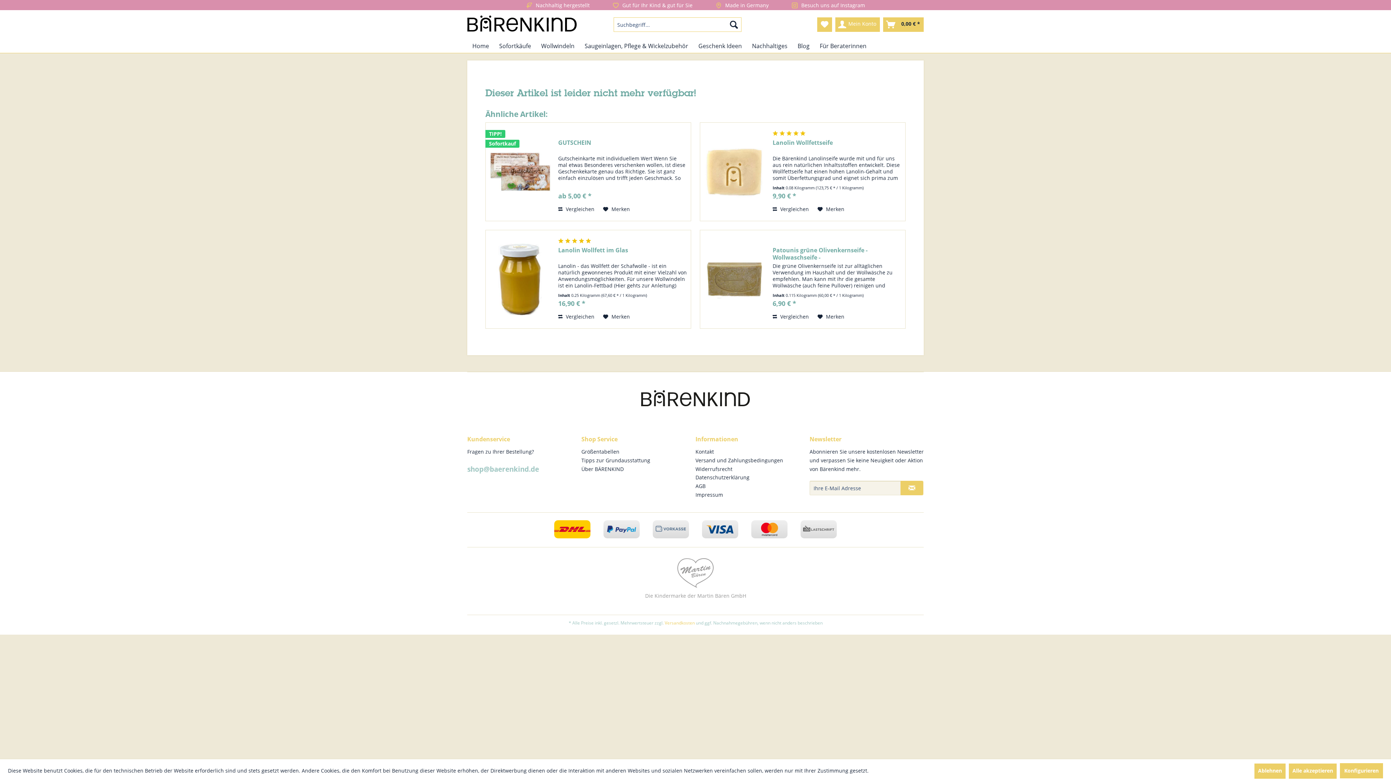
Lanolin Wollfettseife (803, 143)
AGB (701, 486)
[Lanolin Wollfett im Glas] (520, 279)
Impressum (709, 494)
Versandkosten (680, 623)
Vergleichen (579, 209)
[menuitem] (678, 24)
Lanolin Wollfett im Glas (593, 250)
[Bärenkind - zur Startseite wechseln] (522, 25)
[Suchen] (734, 24)
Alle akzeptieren (1312, 770)
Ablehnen (1270, 770)
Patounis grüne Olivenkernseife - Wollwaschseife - (820, 254)
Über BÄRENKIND (602, 469)
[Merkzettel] (824, 24)
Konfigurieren (1361, 770)
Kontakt (705, 451)
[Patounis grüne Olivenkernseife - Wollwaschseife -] (734, 279)
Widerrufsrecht (714, 469)
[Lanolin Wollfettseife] (734, 172)
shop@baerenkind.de (503, 469)
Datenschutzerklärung (722, 477)
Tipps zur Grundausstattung (615, 460)
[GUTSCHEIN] (520, 172)
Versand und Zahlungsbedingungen (739, 460)
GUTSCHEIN (574, 143)
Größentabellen (600, 451)
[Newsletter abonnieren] (912, 488)
